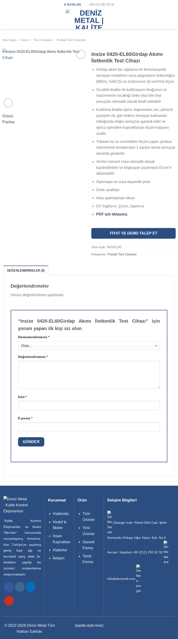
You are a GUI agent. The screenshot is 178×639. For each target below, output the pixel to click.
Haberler (60, 550)
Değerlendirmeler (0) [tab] (26, 270)
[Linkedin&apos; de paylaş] (57, 116)
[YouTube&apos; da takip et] (9, 601)
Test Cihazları (43, 40)
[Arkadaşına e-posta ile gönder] (45, 116)
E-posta (25, 418)
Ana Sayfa (9, 40)
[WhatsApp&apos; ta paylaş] (26, 116)
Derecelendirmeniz (33, 337)
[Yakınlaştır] (8, 102)
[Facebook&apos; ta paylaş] (33, 116)
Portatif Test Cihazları (71, 40)
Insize (25, 40)
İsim (22, 397)
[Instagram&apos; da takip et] (20, 587)
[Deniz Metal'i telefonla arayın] (166, 552)
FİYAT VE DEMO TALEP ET (133, 233)
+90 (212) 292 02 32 (148, 552)
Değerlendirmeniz (33, 357)
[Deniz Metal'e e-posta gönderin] (138, 579)
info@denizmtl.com (121, 579)
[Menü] (6, 19)
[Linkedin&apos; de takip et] (31, 587)
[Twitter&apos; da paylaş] (39, 116)
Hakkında (61, 514)
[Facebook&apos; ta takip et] (9, 587)
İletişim (58, 558)
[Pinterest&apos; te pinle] (51, 116)
